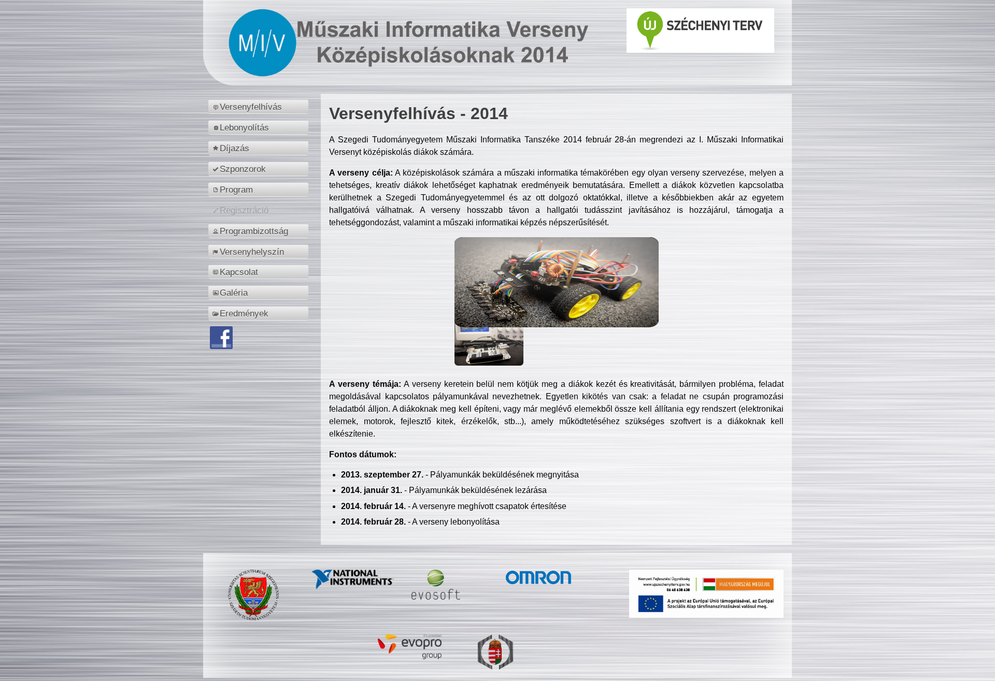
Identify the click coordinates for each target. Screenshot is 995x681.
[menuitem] (260, 107)
